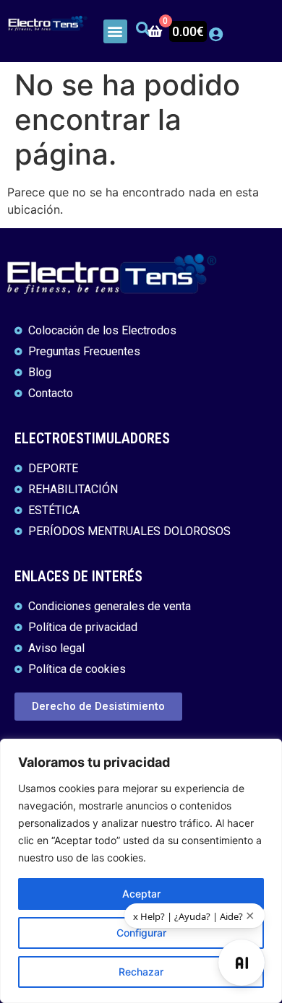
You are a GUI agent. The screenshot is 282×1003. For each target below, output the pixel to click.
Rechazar (141, 971)
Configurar (141, 932)
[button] (115, 31)
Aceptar (141, 893)
